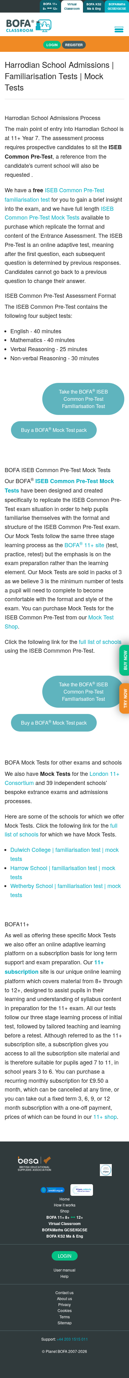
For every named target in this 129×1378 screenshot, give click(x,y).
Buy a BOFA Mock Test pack (54, 429)
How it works (64, 1204)
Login (64, 1256)
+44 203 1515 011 (72, 1339)
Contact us (64, 1292)
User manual (64, 1269)
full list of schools (100, 641)
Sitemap (65, 1322)
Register (74, 44)
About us (64, 1298)
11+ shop (105, 1116)
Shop (64, 1210)
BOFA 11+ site (84, 545)
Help (64, 1276)
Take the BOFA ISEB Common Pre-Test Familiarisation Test (83, 398)
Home (64, 1198)
